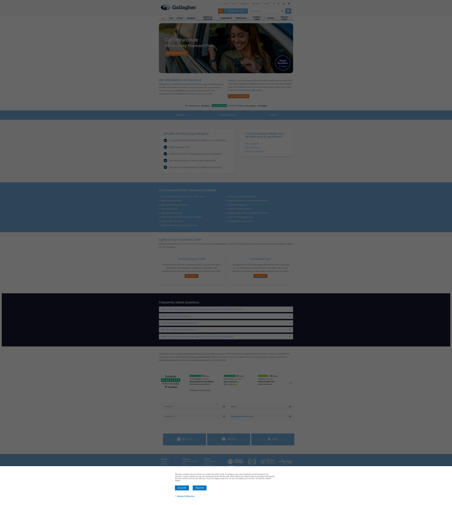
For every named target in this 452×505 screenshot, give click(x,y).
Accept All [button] (182, 488)
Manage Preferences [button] (185, 496)
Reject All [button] (200, 488)
